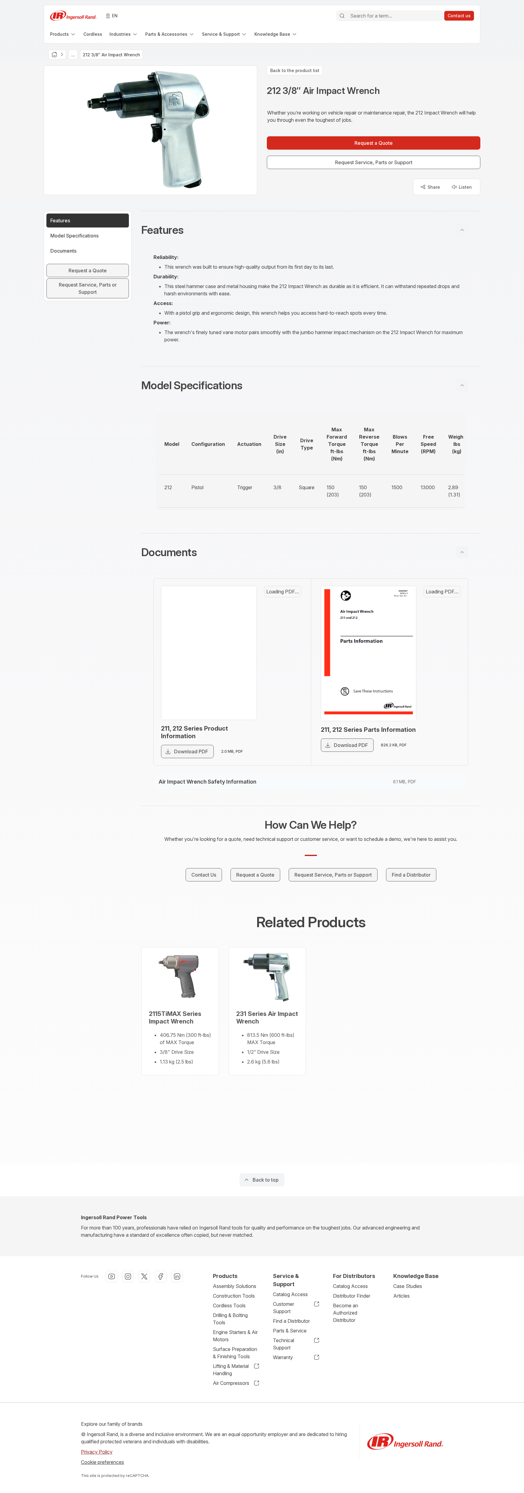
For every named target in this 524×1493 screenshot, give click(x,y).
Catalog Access (290, 1294)
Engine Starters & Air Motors (235, 1335)
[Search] (342, 15)
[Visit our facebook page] (160, 1276)
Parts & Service (290, 1331)
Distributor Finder (351, 1296)
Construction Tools (234, 1296)
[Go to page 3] (289, 659)
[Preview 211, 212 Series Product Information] (215, 662)
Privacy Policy (97, 1452)
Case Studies (407, 1286)
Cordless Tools (229, 1305)
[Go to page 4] (289, 688)
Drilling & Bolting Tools (230, 1318)
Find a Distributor (291, 1321)
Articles (401, 1296)
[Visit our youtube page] (111, 1276)
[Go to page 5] (289, 718)
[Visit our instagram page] (128, 1276)
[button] (310, 230)
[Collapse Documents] (462, 552)
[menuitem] (63, 34)
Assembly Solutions (234, 1286)
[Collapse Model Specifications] (462, 385)
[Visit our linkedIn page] (177, 1276)
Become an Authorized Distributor (345, 1312)
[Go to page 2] (289, 630)
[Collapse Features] (462, 230)
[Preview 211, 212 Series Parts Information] (375, 663)
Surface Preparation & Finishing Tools (235, 1352)
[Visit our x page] (144, 1276)
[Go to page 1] (289, 601)
